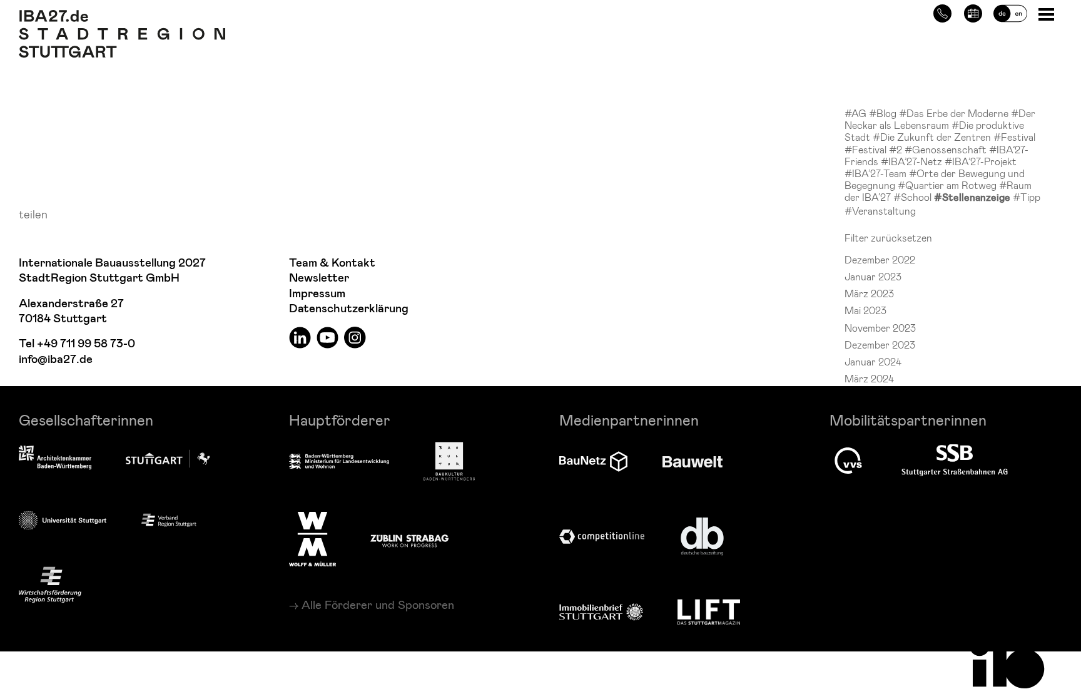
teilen (33, 214)
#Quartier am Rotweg (948, 185)
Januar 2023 (873, 276)
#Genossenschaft (947, 149)
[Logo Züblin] (409, 539)
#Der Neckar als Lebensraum (940, 119)
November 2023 (880, 328)
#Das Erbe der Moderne (955, 113)
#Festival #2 (875, 149)
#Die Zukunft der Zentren (933, 137)
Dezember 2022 (880, 259)
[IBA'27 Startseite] (122, 16)
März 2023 (869, 293)
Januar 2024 (873, 361)
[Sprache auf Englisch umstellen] (1010, 11)
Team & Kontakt (332, 263)
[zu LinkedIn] (300, 337)
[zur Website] (169, 520)
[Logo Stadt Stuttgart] (168, 459)
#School (913, 197)
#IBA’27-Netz (913, 161)
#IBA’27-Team (877, 173)
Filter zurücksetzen (888, 237)
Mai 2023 (865, 310)
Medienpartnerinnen (629, 420)
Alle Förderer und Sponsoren (378, 604)
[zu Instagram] (355, 337)
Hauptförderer (339, 420)
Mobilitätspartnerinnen (908, 420)
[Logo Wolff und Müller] (312, 539)
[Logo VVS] (848, 460)
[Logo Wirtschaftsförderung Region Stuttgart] (50, 585)
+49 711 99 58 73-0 (86, 344)
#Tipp (1026, 197)
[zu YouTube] (327, 337)
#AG (857, 113)
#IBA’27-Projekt (981, 161)
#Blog (884, 113)
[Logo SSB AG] (954, 460)
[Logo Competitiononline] (601, 537)
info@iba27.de (56, 359)
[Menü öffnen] (1047, 13)
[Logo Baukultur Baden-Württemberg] (449, 461)
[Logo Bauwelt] (692, 462)
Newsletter (319, 278)
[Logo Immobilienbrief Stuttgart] (601, 612)
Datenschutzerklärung (349, 309)
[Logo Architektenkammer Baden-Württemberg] (55, 459)
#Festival (1014, 137)
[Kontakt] (942, 11)
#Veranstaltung (880, 211)
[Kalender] (973, 11)
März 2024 (869, 378)
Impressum (317, 294)
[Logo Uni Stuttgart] (62, 520)
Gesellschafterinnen (86, 420)
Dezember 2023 (880, 344)
